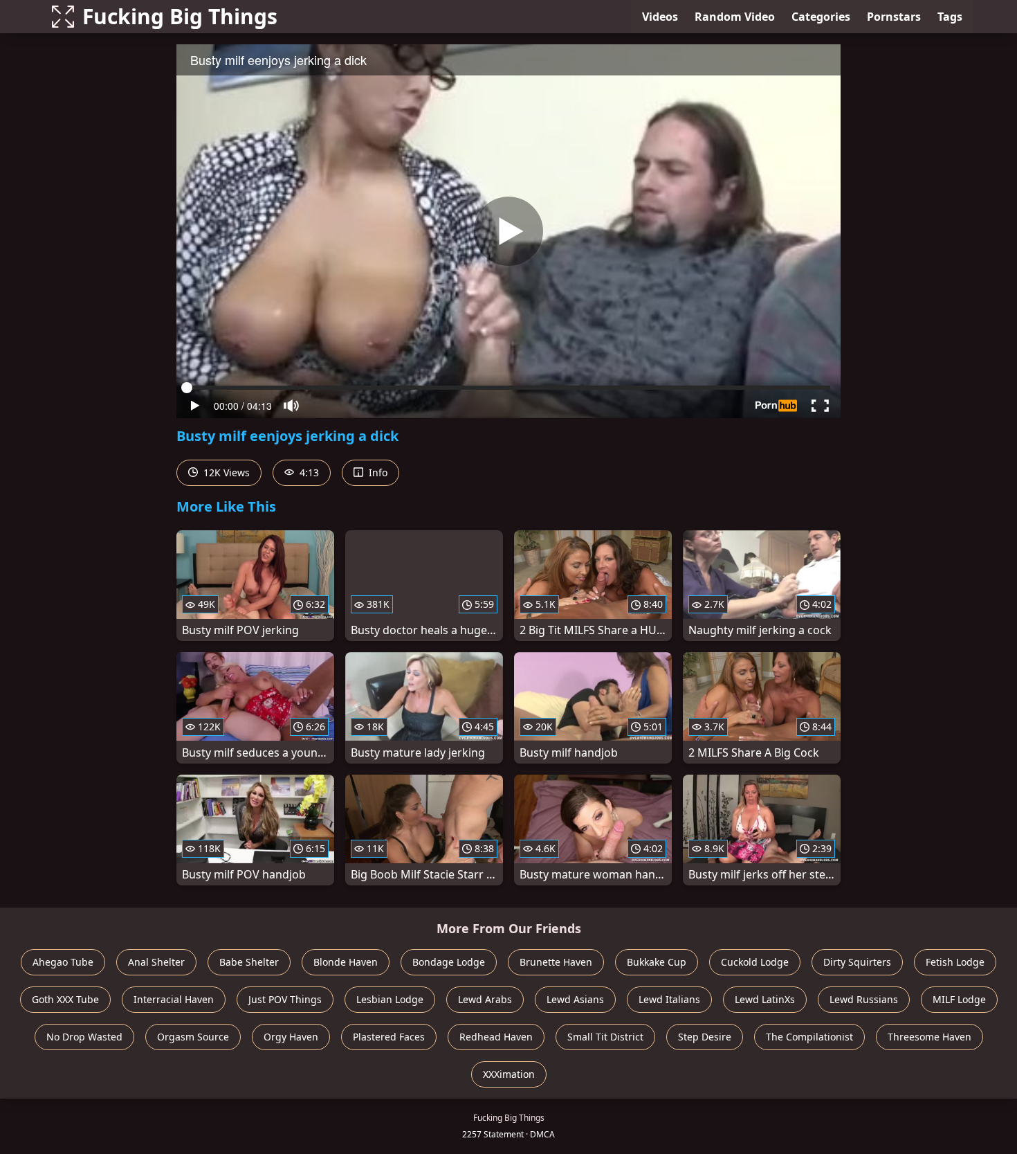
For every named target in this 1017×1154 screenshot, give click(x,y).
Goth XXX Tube (65, 999)
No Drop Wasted (84, 1036)
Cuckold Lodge (755, 961)
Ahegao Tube (63, 961)
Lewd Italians (669, 999)
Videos (660, 16)
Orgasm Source (193, 1036)
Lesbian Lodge (389, 999)
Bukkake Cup (656, 961)
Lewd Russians (864, 999)
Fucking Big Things (179, 16)
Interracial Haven (174, 999)
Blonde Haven (345, 961)
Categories (820, 16)
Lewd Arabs (485, 999)
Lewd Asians (575, 999)
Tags (949, 16)
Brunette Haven (556, 961)
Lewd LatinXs (765, 999)
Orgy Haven (291, 1036)
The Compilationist (809, 1036)
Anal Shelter (156, 961)
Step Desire (704, 1036)
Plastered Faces (389, 1036)
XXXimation (509, 1074)
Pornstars (894, 16)
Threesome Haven (929, 1036)
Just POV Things (285, 999)
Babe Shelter (249, 961)
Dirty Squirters (857, 961)
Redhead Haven (496, 1036)
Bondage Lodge (448, 961)
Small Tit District (605, 1036)
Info (376, 472)
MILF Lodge (959, 999)
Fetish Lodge (955, 961)
